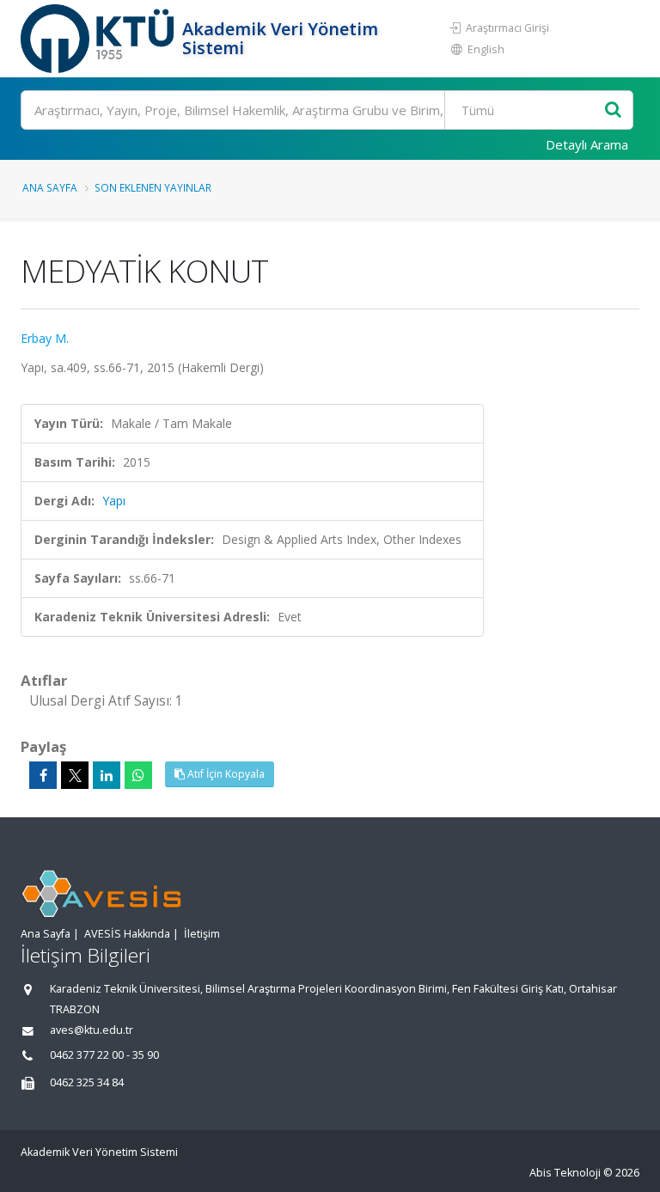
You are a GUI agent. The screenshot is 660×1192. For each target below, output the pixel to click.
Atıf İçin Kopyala (225, 774)
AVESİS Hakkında (127, 933)
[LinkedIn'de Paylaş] (106, 775)
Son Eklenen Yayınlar (153, 187)
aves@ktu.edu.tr (91, 1030)
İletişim (202, 933)
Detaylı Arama (587, 144)
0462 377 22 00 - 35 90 (104, 1055)
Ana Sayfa (49, 187)
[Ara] (613, 110)
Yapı (113, 500)
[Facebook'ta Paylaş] (43, 775)
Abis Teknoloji (565, 1172)
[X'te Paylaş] (75, 775)
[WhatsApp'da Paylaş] (138, 775)
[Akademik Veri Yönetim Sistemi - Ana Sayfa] (99, 38)
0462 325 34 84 (87, 1082)
